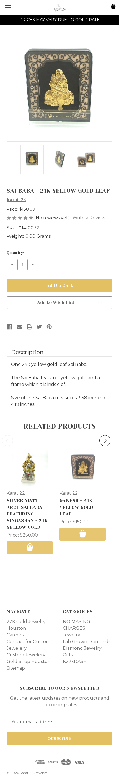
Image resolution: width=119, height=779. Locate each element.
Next (104, 440)
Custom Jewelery (26, 654)
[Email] (19, 326)
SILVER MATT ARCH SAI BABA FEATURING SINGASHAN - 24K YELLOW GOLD (27, 514)
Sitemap (16, 668)
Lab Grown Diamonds (86, 641)
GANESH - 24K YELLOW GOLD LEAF (76, 507)
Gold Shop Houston (29, 661)
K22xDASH (75, 661)
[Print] (29, 326)
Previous (7, 440)
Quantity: (15, 253)
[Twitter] (39, 326)
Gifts (68, 654)
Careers (15, 635)
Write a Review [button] (89, 218)
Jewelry (71, 635)
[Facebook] (9, 326)
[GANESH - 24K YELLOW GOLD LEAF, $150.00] (82, 468)
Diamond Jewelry (82, 648)
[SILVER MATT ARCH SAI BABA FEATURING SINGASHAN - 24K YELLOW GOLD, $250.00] (29, 468)
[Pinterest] (49, 326)
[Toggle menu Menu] (7, 7)
